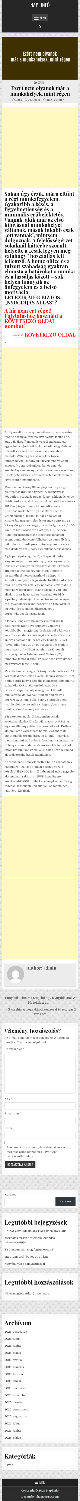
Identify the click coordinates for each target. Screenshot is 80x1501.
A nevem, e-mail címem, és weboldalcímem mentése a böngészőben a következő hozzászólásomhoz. (36, 1152)
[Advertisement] (40, 147)
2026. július (12, 1338)
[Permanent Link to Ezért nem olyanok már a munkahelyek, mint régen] (39, 58)
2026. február (13, 1374)
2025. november (15, 1395)
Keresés (10, 1194)
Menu (43, 18)
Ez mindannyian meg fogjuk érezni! (28, 1249)
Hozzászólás (14, 1049)
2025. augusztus (15, 1416)
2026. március (14, 1367)
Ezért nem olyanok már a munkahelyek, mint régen (40, 91)
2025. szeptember (17, 1409)
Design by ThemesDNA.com (40, 1496)
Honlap (9, 1128)
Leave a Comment (56, 100)
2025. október (14, 1402)
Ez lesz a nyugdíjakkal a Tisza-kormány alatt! (35, 1231)
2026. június (12, 1345)
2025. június (12, 1430)
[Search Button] (40, 27)
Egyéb (41, 82)
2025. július (12, 1423)
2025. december (15, 1388)
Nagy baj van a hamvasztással (24, 1263)
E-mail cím (12, 1113)
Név (8, 1098)
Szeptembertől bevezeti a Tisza (26, 1256)
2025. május (12, 1437)
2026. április (13, 1360)
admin (18, 100)
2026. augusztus (15, 1331)
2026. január (13, 1381)
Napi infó (40, 5)
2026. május (12, 1352)
